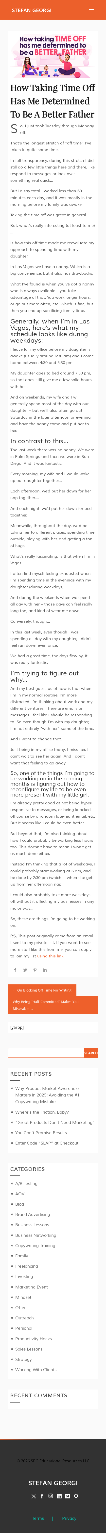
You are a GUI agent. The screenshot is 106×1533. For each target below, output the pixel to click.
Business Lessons (32, 1224)
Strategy (23, 1359)
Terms (38, 1518)
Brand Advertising (32, 1214)
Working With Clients (35, 1369)
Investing (24, 1276)
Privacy (69, 1518)
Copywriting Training (35, 1245)
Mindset (23, 1297)
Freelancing (26, 1266)
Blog (19, 1204)
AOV (19, 1194)
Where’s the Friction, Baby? (42, 1112)
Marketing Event (31, 1287)
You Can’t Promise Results (41, 1132)
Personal (23, 1328)
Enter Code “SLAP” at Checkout (46, 1143)
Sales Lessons (28, 1349)
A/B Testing (26, 1183)
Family (21, 1256)
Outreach (24, 1318)
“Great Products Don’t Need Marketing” (55, 1122)
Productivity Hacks (33, 1338)
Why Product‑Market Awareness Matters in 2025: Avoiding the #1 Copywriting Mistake (47, 1095)
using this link (50, 956)
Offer (20, 1307)
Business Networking (35, 1235)
